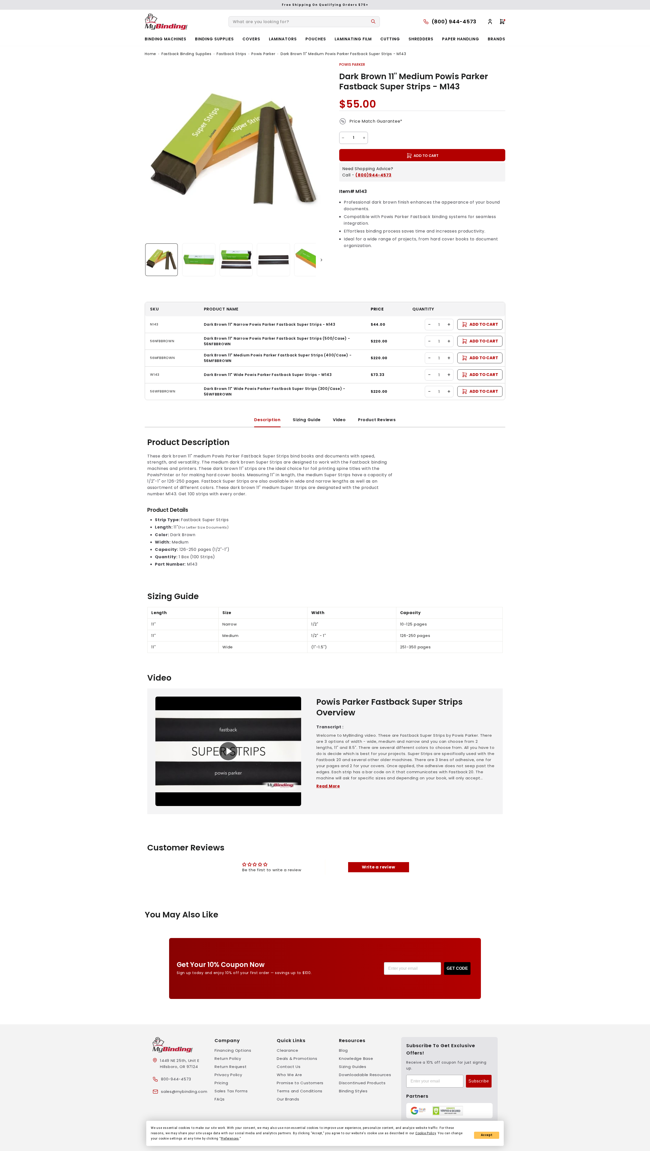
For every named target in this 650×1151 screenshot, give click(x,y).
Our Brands (288, 1099)
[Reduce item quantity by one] (343, 138)
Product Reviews (377, 420)
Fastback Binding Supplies (186, 54)
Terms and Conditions (299, 1091)
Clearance (287, 1050)
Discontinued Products (362, 1083)
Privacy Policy (228, 1074)
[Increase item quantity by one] (364, 138)
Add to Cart (483, 324)
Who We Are (289, 1074)
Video (339, 420)
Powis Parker (263, 54)
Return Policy (228, 1058)
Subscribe (478, 1081)
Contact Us (289, 1066)
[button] (161, 259)
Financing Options (233, 1050)
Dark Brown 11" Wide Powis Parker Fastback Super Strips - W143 (268, 374)
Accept (487, 1135)
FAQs (220, 1099)
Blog (343, 1050)
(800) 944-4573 (454, 21)
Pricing (221, 1083)
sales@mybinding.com (184, 1091)
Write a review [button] (378, 867)
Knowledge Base (356, 1058)
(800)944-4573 (373, 175)
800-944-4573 (176, 1079)
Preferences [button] (230, 1138)
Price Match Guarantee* (376, 121)
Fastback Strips (231, 54)
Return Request (231, 1066)
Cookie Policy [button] (425, 1133)
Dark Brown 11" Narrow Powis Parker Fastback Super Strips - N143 (269, 324)
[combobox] (304, 21)
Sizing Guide (307, 420)
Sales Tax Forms (231, 1091)
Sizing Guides (352, 1066)
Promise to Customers (300, 1083)
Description (267, 420)
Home (150, 54)
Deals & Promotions (297, 1058)
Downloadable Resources (365, 1074)
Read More (328, 786)
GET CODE (457, 968)
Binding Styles (353, 1091)
